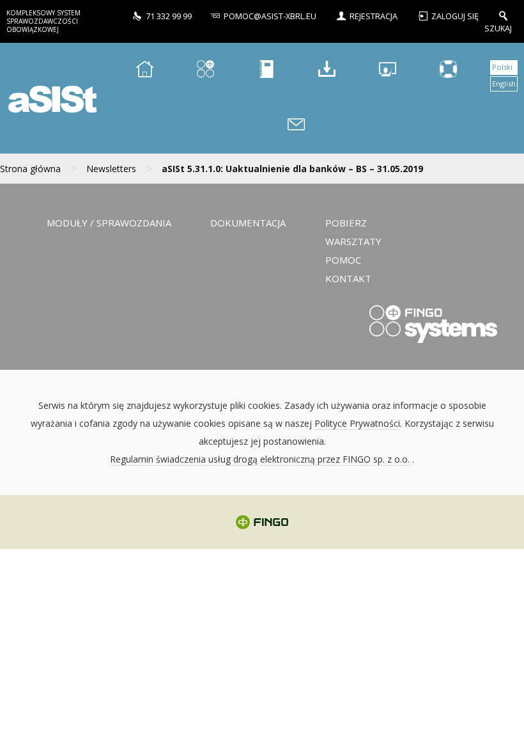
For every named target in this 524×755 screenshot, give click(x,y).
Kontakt (348, 278)
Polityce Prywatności (357, 423)
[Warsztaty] (387, 71)
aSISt (50, 98)
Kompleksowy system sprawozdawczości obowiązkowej (43, 21)
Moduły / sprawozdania (109, 222)
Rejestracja (373, 16)
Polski (502, 67)
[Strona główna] (144, 71)
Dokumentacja (248, 222)
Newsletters (111, 169)
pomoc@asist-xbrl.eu (270, 16)
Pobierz (346, 222)
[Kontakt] (296, 126)
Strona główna (30, 169)
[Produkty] (205, 71)
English (504, 83)
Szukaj (498, 27)
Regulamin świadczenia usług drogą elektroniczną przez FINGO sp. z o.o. (261, 459)
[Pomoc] (447, 71)
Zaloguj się (456, 16)
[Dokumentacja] (265, 71)
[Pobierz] (326, 71)
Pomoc (343, 259)
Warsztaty (353, 241)
